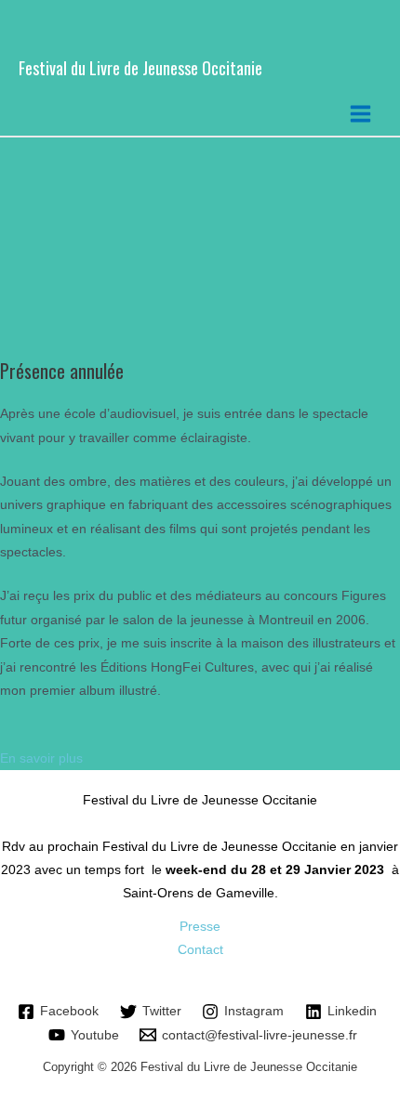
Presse (200, 927)
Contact (200, 950)
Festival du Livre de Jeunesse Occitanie (140, 67)
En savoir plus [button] (41, 758)
